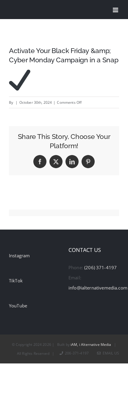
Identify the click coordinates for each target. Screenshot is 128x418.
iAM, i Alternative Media (91, 344)
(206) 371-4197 (100, 267)
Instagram (19, 255)
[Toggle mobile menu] (116, 10)
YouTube (18, 306)
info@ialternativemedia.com (97, 288)
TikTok (16, 281)
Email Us (110, 353)
